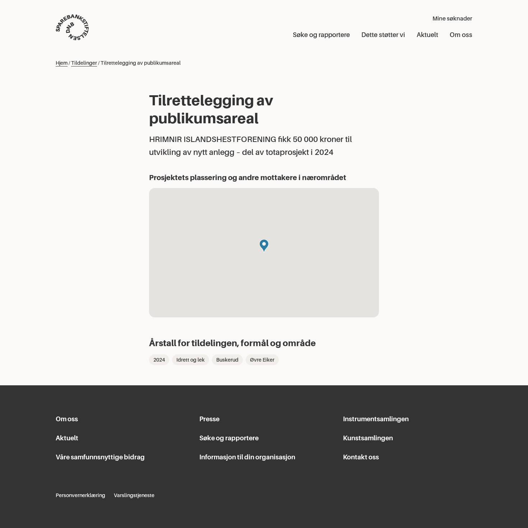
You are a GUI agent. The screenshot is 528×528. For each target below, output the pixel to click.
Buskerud (227, 360)
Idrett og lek (190, 360)
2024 (159, 360)
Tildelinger (84, 63)
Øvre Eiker (262, 360)
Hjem (62, 63)
